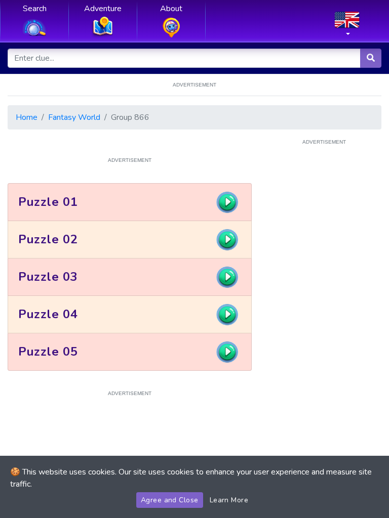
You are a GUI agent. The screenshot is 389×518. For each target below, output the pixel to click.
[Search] (370, 58)
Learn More (229, 500)
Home (26, 117)
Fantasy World (74, 117)
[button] (347, 27)
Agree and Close (170, 500)
